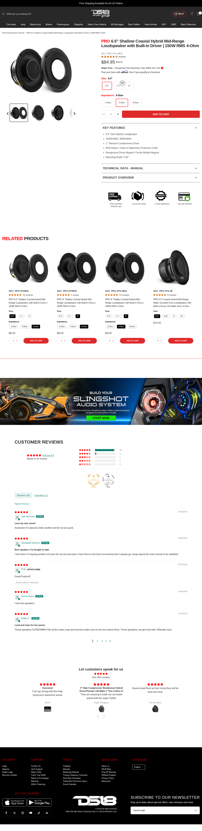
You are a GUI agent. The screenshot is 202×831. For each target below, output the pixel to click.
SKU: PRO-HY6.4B (163, 291)
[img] (21, 512)
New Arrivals (151, 24)
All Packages (117, 24)
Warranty (35, 781)
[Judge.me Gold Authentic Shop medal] (94, 480)
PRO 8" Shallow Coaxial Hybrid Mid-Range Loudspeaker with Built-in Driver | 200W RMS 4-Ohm (124, 302)
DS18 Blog (106, 769)
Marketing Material (71, 772)
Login (4, 766)
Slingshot (78, 24)
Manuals (66, 769)
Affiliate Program (109, 775)
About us (105, 766)
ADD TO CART (36, 341)
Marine (49, 24)
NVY (164, 24)
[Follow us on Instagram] (22, 813)
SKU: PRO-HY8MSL (67, 291)
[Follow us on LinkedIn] (47, 813)
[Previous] (8, 114)
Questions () (41, 495)
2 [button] (97, 641)
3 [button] (102, 641)
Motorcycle (35, 24)
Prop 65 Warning (109, 772)
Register (5, 769)
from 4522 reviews (101, 677)
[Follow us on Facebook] (6, 813)
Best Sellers (134, 24)
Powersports (63, 24)
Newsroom (106, 781)
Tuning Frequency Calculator (75, 775)
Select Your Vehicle (97, 24)
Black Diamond (188, 24)
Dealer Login (7, 772)
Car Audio (11, 24)
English (137, 767)
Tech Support (36, 769)
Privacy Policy (108, 778)
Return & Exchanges (40, 778)
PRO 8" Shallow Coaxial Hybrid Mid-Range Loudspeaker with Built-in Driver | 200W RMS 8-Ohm (76, 302)
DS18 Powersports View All (13, 33)
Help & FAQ (36, 772)
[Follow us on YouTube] (31, 813)
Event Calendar (69, 784)
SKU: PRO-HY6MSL (19, 291)
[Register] (195, 810)
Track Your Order (38, 775)
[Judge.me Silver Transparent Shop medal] (108, 480)
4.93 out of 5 (48, 455)
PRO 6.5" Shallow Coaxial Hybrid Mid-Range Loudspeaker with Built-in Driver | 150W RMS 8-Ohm (28, 302)
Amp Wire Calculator (72, 778)
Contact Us (36, 766)
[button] (108, 56)
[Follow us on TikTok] (39, 813)
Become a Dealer (9, 775)
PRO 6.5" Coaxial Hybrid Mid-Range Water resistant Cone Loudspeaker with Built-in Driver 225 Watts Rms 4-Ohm (172, 302)
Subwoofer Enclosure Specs (75, 781)
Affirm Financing (38, 784)
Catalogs (67, 766)
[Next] (74, 114)
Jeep (23, 24)
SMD (173, 24)
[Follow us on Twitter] (14, 813)
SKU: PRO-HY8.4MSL (116, 291)
